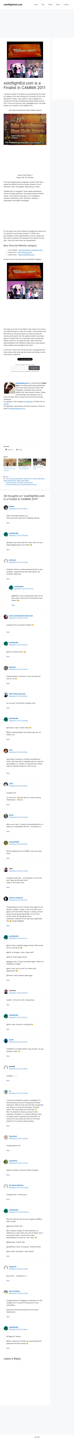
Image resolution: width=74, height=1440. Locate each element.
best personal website (16, 478)
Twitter (6, 404)
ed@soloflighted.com (17, 408)
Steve (11, 815)
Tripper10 (12, 1266)
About (58, 4)
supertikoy (13, 1161)
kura (10, 750)
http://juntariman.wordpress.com (31, 250)
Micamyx (12, 667)
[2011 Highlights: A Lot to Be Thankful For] (24, 462)
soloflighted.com (13, 4)
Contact (66, 4)
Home (36, 4)
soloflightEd (13, 533)
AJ (10, 1091)
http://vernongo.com (25, 252)
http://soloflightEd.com (26, 255)
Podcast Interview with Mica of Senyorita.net (19, 482)
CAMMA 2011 (27, 478)
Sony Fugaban (14, 1291)
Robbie (11, 506)
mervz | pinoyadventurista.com (21, 616)
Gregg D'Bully (14, 842)
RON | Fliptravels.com (17, 694)
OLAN (11, 1040)
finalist (19, 480)
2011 (7, 478)
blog (7, 476)
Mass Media (25, 480)
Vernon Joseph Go (16, 898)
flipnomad (13, 1136)
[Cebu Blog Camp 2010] (39, 462)
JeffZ (11, 783)
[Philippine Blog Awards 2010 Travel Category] (10, 462)
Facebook (29, 401)
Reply (8, 522)
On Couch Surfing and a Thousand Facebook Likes (21, 484)
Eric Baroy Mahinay (16, 1185)
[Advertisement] (37, 22)
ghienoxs (12, 560)
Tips (43, 4)
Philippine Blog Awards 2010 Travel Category (9, 468)
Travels (50, 4)
